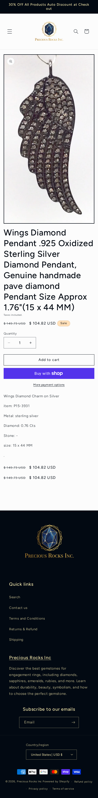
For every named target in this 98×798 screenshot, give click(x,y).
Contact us (18, 608)
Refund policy (83, 781)
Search (14, 597)
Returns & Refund (23, 629)
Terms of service (63, 788)
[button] (9, 31)
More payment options (49, 384)
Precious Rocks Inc (30, 657)
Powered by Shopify (56, 781)
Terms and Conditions (27, 618)
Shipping (16, 640)
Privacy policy (38, 788)
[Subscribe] (73, 722)
